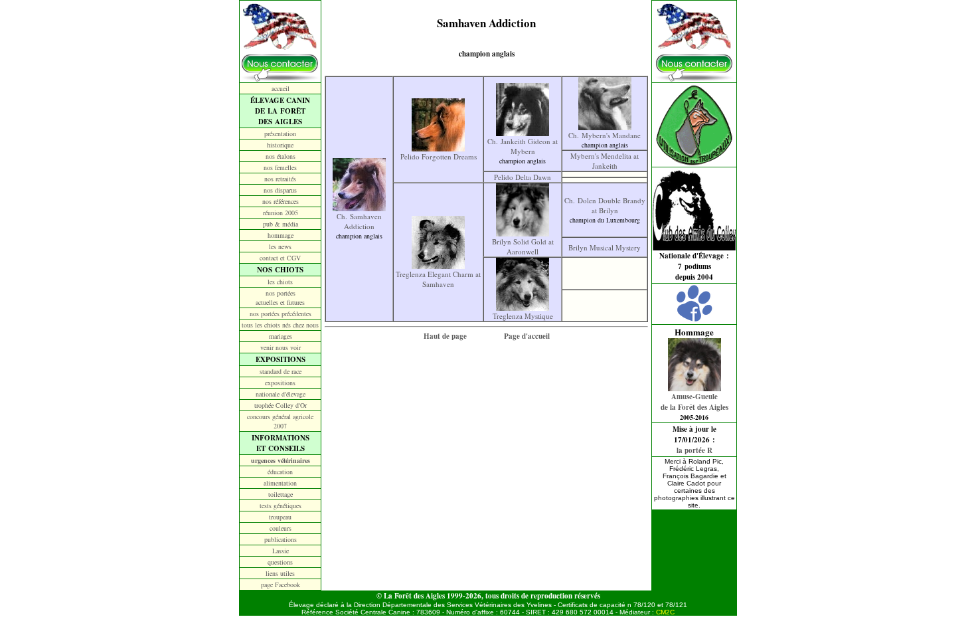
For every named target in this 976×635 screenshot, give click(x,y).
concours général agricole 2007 (280, 421)
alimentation (280, 483)
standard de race (280, 371)
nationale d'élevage (280, 394)
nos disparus (280, 190)
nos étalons (280, 156)
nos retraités (280, 178)
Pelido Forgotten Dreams (438, 156)
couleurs (280, 528)
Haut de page (445, 336)
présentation (280, 133)
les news (280, 246)
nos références (280, 201)
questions (280, 562)
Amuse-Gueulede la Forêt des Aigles (694, 401)
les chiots (280, 281)
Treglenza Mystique (523, 316)
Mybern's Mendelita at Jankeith (604, 161)
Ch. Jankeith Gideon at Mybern (522, 146)
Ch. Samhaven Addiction (359, 221)
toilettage (280, 494)
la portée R (694, 450)
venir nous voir (280, 347)
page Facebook (280, 584)
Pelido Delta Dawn (522, 177)
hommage (280, 235)
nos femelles (280, 167)
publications (280, 539)
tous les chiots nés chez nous (280, 324)
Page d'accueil (527, 336)
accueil (280, 88)
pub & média (280, 223)
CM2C (665, 612)
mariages (280, 336)
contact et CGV (280, 257)
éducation (280, 471)
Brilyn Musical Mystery (604, 247)
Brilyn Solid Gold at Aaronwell (523, 246)
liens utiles (280, 573)
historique (280, 144)
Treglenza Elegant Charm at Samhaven (438, 279)
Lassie (280, 550)
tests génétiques (280, 505)
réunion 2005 (280, 212)
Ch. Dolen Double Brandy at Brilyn (604, 205)
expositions (280, 382)
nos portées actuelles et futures (280, 297)
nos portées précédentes (280, 313)
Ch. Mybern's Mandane (604, 135)
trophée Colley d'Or (280, 405)
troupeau (280, 516)
